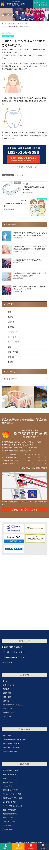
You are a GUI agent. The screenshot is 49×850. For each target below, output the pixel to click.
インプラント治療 (9, 802)
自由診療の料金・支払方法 (13, 704)
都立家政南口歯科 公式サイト (13, 647)
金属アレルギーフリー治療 (12, 798)
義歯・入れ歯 (13, 352)
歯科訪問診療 (8, 829)
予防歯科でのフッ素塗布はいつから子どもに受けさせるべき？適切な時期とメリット (30, 234)
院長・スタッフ (8, 685)
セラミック (12, 337)
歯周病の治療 (8, 782)
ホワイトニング (8, 36)
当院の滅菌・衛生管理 (11, 747)
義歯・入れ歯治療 (9, 810)
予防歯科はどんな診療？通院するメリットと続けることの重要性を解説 (30, 274)
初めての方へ (8, 708)
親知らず (11, 322)
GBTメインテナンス (10, 778)
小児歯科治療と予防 (10, 813)
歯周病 (10, 317)
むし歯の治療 (8, 786)
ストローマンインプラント (13, 806)
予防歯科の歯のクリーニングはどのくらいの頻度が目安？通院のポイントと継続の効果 (30, 247)
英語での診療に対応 (10, 751)
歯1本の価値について (11, 770)
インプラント (13, 332)
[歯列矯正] (11, 187)
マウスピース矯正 (9, 821)
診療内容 (6, 701)
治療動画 (6, 689)
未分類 (10, 362)
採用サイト (8, 662)
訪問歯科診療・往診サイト (14, 657)
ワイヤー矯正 (8, 825)
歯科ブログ (7, 716)
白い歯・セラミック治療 (12, 794)
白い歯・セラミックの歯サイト (15, 652)
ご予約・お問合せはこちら (24, 509)
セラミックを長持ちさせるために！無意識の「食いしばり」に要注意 (30, 287)
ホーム (5, 681)
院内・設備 (7, 697)
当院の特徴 (7, 693)
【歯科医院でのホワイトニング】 (15, 204)
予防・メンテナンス (10, 774)
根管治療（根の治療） (11, 790)
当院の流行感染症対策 (11, 743)
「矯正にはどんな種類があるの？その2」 (33, 188)
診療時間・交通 (8, 712)
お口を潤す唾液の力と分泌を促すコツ (27, 260)
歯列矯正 (11, 327)
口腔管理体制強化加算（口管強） (15, 739)
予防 (9, 347)
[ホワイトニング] (37, 206)
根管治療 (11, 357)
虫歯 (9, 312)
